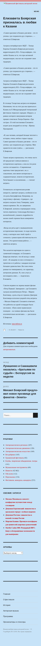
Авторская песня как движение (17, 448)
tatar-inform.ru (17, 323)
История (6, 605)
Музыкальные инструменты (16, 467)
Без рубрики (10, 454)
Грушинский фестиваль (14, 458)
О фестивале (8, 599)
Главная (6, 594)
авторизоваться (9, 349)
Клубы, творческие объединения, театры (21, 461)
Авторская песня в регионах (16, 445)
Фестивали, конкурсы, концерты (18, 480)
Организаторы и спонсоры (14, 622)
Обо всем (9, 473)
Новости (21, 330)
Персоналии (10, 477)
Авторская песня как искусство (17, 451)
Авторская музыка (11, 610)
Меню (36, 11)
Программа (8, 616)
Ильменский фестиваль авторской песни (16, 629)
